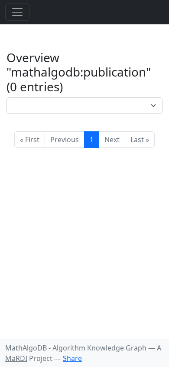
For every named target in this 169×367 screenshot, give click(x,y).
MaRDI (16, 358)
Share (72, 358)
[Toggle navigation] (17, 12)
